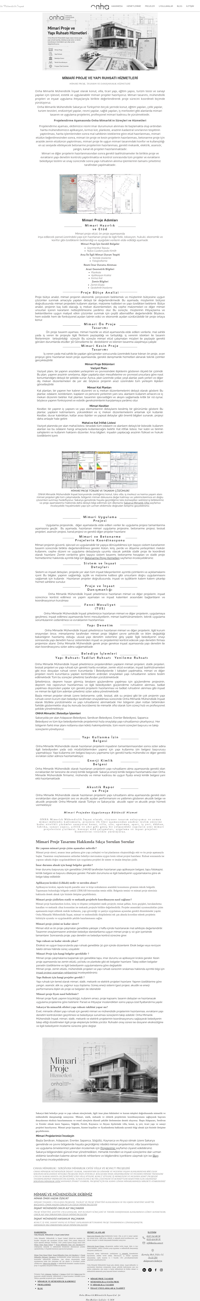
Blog (155, 1155)
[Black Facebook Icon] (155, 1270)
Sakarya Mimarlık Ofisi (137, 502)
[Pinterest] (150, 1270)
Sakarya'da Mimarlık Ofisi (95, 1236)
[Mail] (144, 1243)
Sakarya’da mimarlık (49, 1263)
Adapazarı (48, 1274)
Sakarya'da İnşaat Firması (95, 1246)
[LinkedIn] (144, 1270)
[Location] (153, 1250)
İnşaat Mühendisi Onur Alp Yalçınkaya (69, 1244)
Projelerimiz (108, 1148)
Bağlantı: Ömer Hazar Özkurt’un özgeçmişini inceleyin (65, 1204)
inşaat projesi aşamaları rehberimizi (56, 972)
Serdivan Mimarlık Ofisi (47, 1181)
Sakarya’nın (78, 1274)
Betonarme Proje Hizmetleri (102, 558)
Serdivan (55, 1274)
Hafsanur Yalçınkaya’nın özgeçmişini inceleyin (60, 1225)
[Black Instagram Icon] (161, 1270)
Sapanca (63, 1274)
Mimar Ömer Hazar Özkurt (43, 1244)
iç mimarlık (124, 1253)
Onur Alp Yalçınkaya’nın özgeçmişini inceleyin (60, 1214)
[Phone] (144, 1238)
